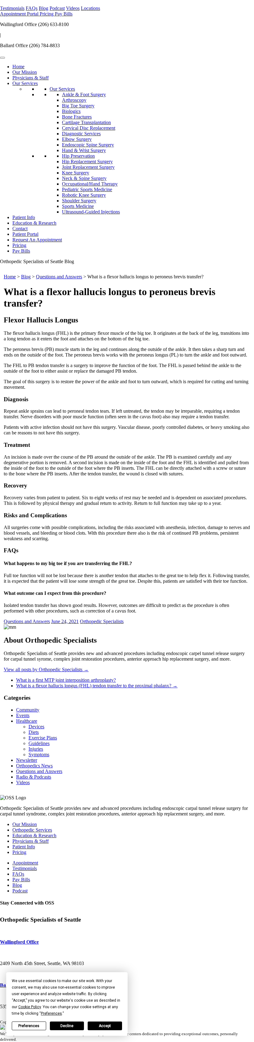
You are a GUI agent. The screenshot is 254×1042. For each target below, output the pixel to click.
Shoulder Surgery (79, 200)
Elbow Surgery (77, 139)
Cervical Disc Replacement (88, 128)
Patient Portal (25, 234)
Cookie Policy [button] (29, 1007)
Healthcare (26, 721)
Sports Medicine (78, 206)
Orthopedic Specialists (102, 621)
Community (27, 709)
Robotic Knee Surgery (84, 195)
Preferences (28, 1026)
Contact (20, 228)
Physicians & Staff (30, 77)
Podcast (57, 8)
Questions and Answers (59, 276)
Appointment (13, 13)
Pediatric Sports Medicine (87, 189)
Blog (43, 8)
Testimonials (12, 8)
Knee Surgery (75, 172)
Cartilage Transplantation (86, 122)
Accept (105, 1026)
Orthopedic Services (32, 830)
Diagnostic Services (81, 133)
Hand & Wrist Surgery (84, 150)
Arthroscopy (74, 100)
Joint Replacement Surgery (88, 167)
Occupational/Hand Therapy (90, 183)
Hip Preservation (78, 156)
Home (18, 66)
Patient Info (23, 217)
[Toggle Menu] (2, 58)
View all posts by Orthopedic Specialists (46, 669)
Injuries (35, 749)
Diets (33, 732)
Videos (73, 8)
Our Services (25, 83)
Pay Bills (63, 13)
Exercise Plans (42, 737)
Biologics (71, 111)
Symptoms (38, 754)
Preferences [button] (51, 1013)
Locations (90, 8)
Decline (66, 1026)
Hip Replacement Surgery (87, 161)
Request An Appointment (37, 239)
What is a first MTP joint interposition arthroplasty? (66, 680)
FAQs (31, 8)
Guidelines (39, 743)
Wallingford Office (19, 942)
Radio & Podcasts (33, 776)
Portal (33, 13)
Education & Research (34, 223)
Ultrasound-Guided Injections (91, 211)
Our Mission (24, 72)
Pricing (47, 13)
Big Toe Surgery (78, 105)
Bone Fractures (77, 116)
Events (22, 715)
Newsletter (26, 760)
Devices (36, 726)
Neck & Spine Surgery (84, 178)
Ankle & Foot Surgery (84, 94)
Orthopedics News (34, 765)
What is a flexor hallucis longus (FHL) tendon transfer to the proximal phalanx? (96, 685)
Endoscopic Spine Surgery (88, 144)
